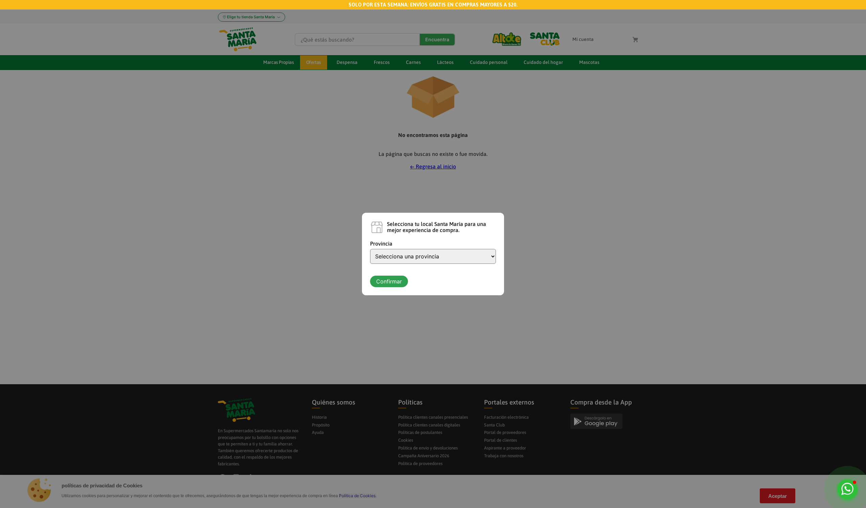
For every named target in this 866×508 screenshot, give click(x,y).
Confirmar (389, 281)
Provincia (381, 243)
